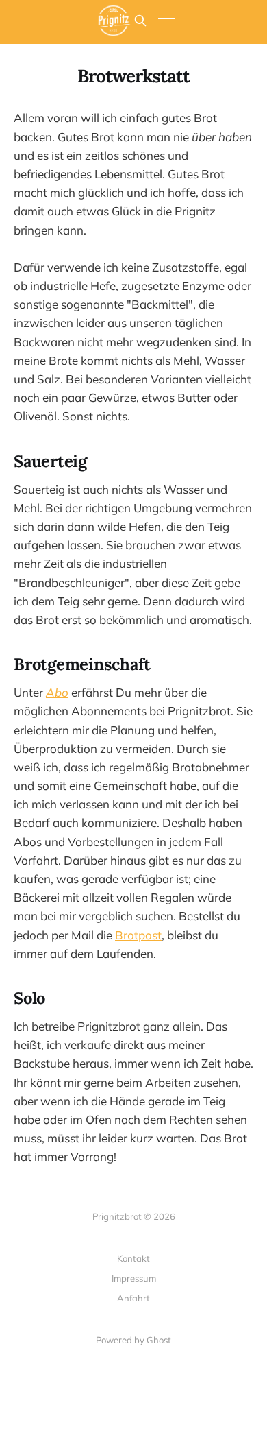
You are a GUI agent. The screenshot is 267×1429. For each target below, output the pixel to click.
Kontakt (133, 1258)
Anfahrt (133, 1298)
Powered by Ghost (133, 1339)
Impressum (134, 1278)
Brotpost (138, 935)
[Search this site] (140, 20)
